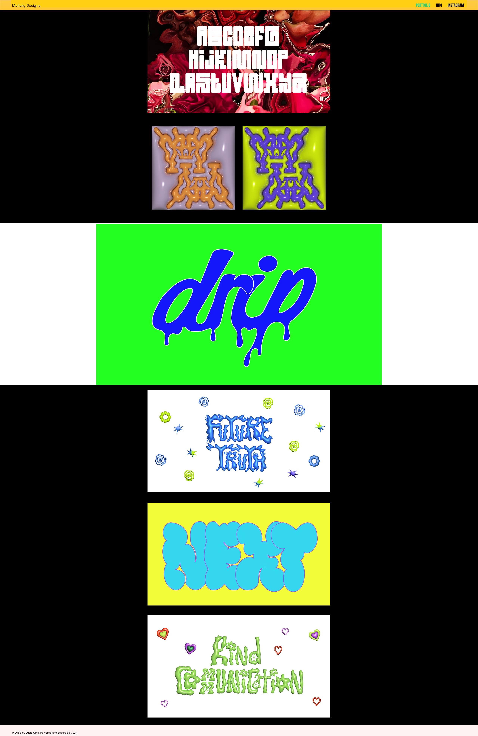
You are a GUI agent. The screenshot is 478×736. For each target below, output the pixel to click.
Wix (75, 732)
